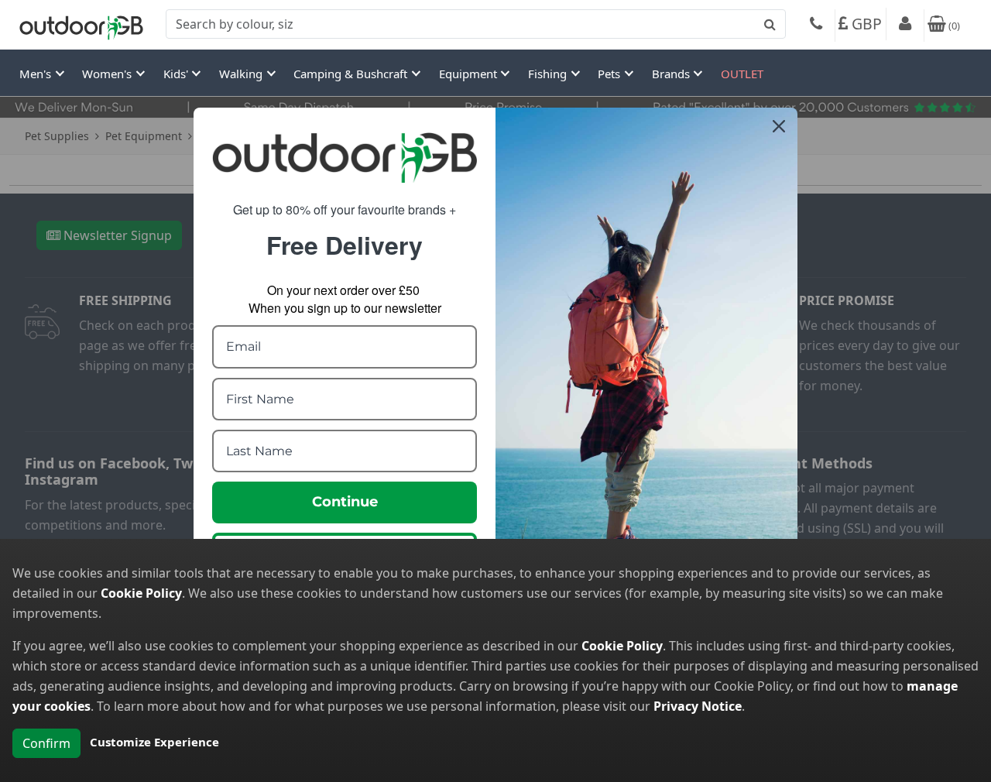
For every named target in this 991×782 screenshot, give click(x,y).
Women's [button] (108, 73)
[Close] (778, 126)
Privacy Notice (697, 706)
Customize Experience (154, 741)
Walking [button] (242, 73)
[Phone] (816, 26)
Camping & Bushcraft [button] (351, 73)
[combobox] (476, 24)
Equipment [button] (469, 73)
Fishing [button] (549, 73)
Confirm (46, 743)
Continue (345, 501)
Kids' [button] (177, 73)
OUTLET (742, 73)
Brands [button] (672, 73)
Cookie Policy (141, 593)
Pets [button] (610, 73)
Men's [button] (36, 73)
